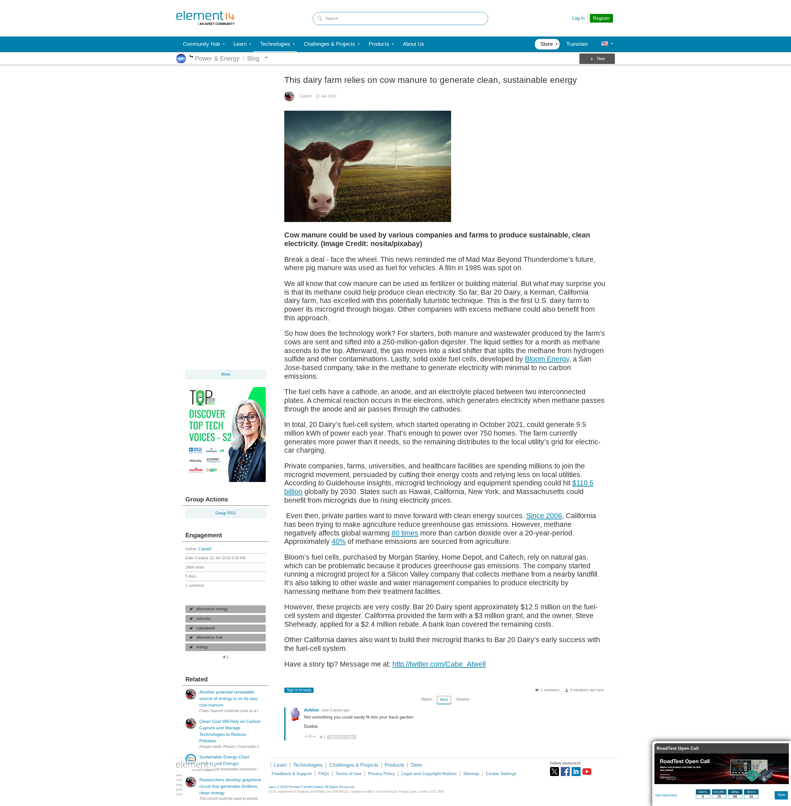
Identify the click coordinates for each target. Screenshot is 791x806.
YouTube (586, 771)
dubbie (312, 709)
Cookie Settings (501, 773)
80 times (404, 533)
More (191, 57)
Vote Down (314, 737)
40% (339, 541)
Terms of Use (349, 773)
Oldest (426, 699)
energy (202, 647)
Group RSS (225, 513)
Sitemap (471, 773)
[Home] (205, 18)
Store (416, 765)
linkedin (576, 771)
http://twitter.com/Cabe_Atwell (439, 664)
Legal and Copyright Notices (429, 773)
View (781, 794)
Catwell (204, 549)
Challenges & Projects (353, 765)
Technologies (308, 765)
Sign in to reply (298, 690)
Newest (462, 699)
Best (444, 699)
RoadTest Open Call (678, 748)
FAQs (323, 773)
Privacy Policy (381, 773)
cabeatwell (205, 628)
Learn (280, 765)
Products (394, 765)
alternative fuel (209, 637)
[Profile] (604, 44)
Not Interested (666, 795)
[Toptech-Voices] (225, 480)
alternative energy (212, 609)
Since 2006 (544, 516)
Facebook (565, 771)
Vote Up (306, 737)
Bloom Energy (547, 359)
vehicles (203, 618)
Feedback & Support (292, 773)
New (601, 59)
